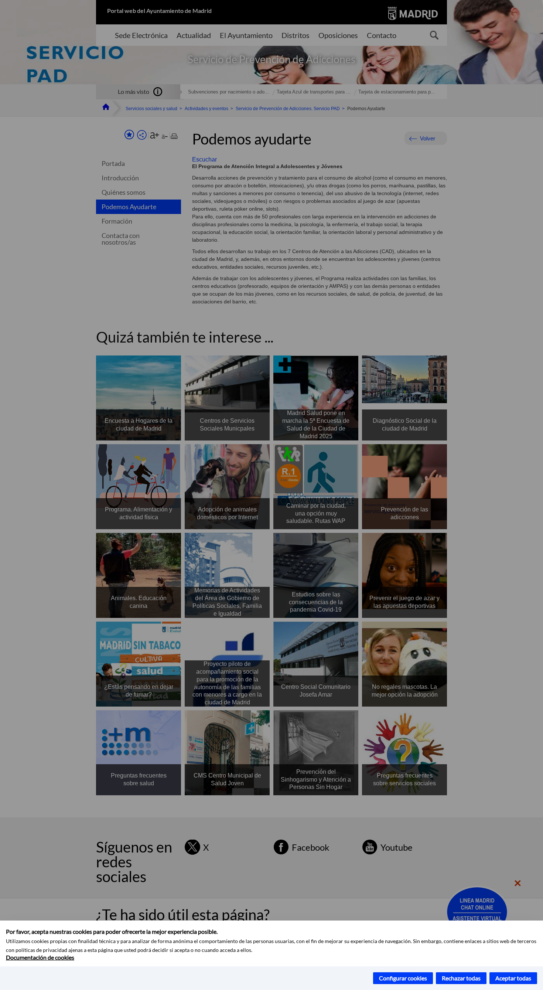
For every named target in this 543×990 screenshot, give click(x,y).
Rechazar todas (461, 978)
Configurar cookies (403, 978)
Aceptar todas (513, 978)
